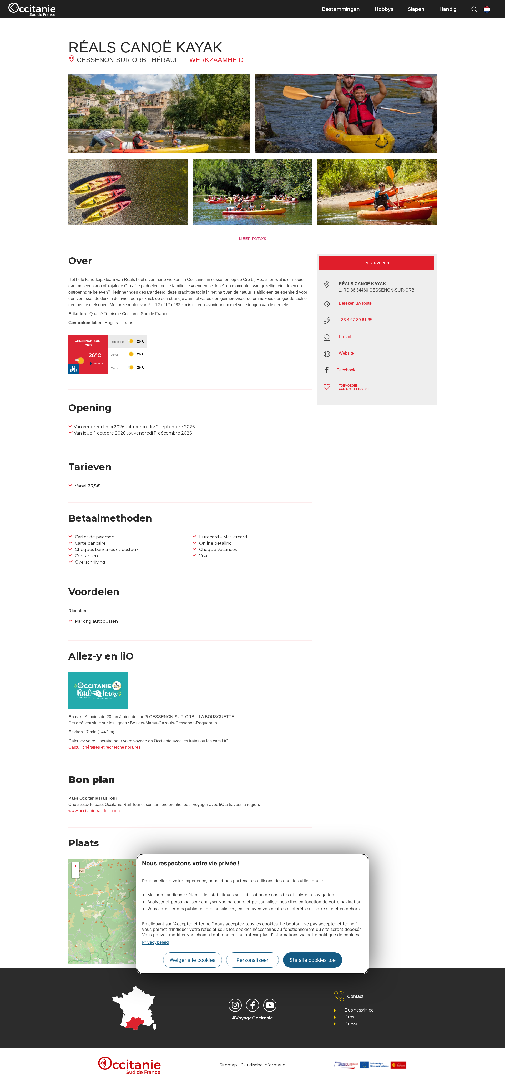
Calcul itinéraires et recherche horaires (104, 747)
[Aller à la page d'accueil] (31, 9)
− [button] (75, 874)
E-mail (345, 336)
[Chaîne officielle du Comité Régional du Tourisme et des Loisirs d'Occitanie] (269, 1005)
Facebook (346, 370)
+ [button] (75, 866)
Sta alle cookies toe (313, 960)
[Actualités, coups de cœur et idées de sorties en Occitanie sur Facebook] (252, 1005)
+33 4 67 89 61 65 (355, 320)
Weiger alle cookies (192, 960)
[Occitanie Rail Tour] (98, 708)
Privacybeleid (155, 942)
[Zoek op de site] (474, 9)
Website (346, 353)
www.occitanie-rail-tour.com (94, 811)
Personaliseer (252, 960)
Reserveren (376, 263)
